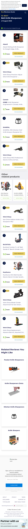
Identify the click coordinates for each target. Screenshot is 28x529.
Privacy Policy (12, 8)
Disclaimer (6, 499)
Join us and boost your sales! (9, 526)
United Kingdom (20, 505)
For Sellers (6, 502)
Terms (23, 497)
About (5, 497)
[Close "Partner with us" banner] (26, 520)
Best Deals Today (20, 502)
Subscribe (14, 485)
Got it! (24, 5)
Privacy (14, 497)
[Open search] (25, 12)
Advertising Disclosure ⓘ (7, 505)
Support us (21, 499)
